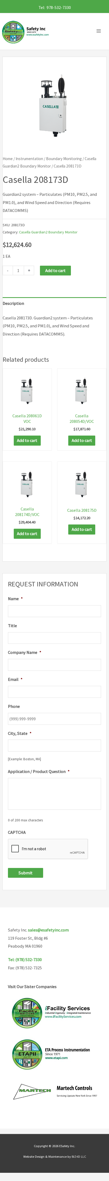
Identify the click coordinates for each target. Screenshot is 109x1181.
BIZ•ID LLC (79, 1156)
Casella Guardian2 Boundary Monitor (48, 231)
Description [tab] (13, 303)
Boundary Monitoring (64, 158)
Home (8, 158)
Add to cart (55, 270)
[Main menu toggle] (100, 31)
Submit (26, 872)
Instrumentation (29, 158)
